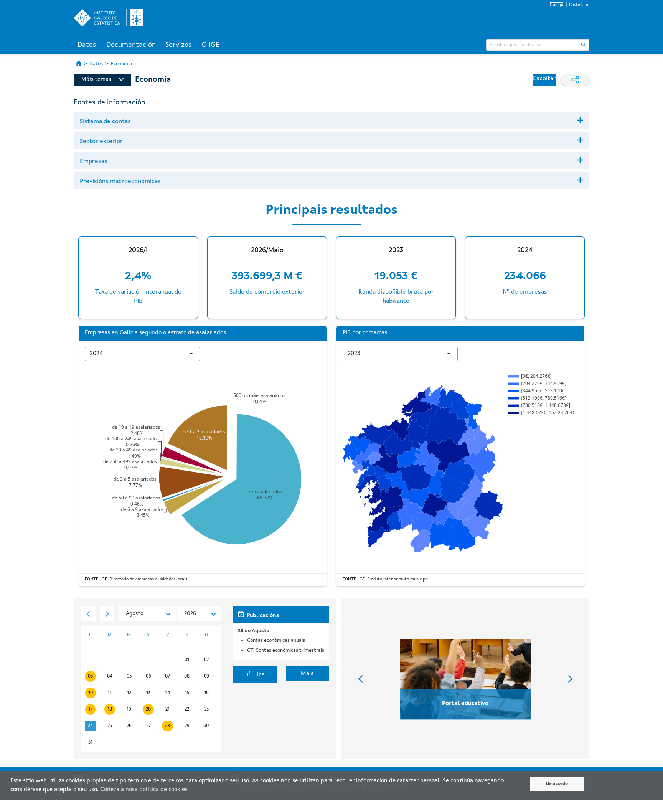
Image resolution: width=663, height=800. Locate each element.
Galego (556, 5)
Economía (121, 63)
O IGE (210, 44)
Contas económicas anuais (276, 640)
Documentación (131, 44)
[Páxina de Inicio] (79, 63)
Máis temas (96, 80)
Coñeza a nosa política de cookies (144, 790)
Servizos (178, 44)
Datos (87, 44)
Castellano (579, 5)
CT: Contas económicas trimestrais (285, 650)
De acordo (557, 784)
